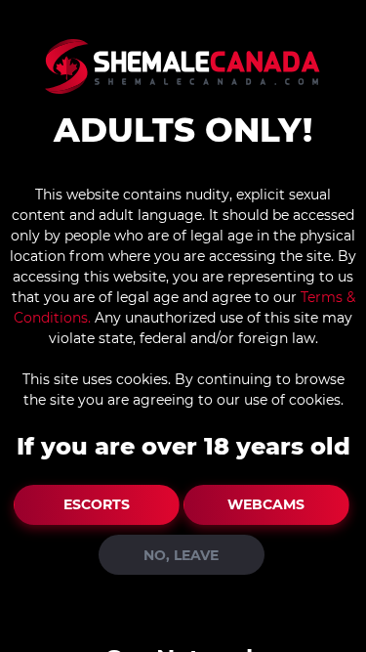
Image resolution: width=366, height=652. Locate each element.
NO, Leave (181, 555)
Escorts (96, 504)
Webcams (266, 504)
